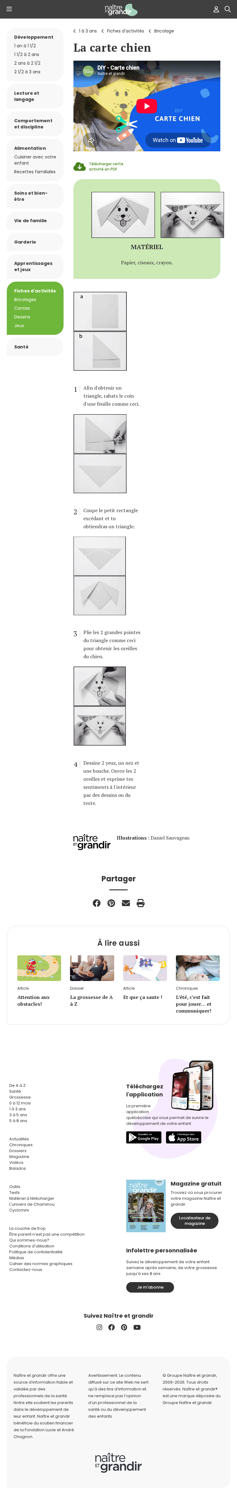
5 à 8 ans (18, 1121)
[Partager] (97, 903)
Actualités (19, 1139)
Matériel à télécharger (31, 1198)
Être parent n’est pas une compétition (47, 1234)
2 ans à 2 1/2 (27, 63)
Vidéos (16, 1162)
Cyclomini (19, 1210)
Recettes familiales (35, 172)
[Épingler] (111, 903)
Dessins (22, 317)
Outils (14, 1187)
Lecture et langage (26, 96)
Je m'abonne (150, 1287)
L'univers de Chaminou (32, 1204)
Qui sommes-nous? (29, 1240)
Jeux (19, 325)
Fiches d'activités (125, 31)
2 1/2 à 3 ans (27, 72)
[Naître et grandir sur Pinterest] (124, 1327)
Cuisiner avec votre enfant (35, 160)
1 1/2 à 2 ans (26, 54)
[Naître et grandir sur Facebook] (111, 1327)
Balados (17, 1168)
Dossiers (18, 1151)
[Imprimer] (141, 903)
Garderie (25, 242)
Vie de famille (30, 221)
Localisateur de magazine (194, 1220)
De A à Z (17, 1085)
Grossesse (20, 1097)
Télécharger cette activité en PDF (106, 166)
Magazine (19, 1157)
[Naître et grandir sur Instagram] (99, 1327)
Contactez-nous (25, 1269)
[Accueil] (118, 10)
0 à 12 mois (20, 1103)
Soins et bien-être (31, 196)
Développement (33, 37)
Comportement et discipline (33, 124)
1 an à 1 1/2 (25, 46)
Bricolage (164, 31)
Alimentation (30, 148)
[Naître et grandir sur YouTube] (137, 1327)
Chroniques (21, 1145)
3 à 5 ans (18, 1115)
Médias (16, 1258)
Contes (22, 308)
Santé (21, 347)
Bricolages (25, 299)
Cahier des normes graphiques (41, 1264)
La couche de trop (27, 1228)
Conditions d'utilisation (31, 1246)
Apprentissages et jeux (33, 266)
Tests (14, 1192)
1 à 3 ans (88, 31)
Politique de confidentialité (36, 1252)
